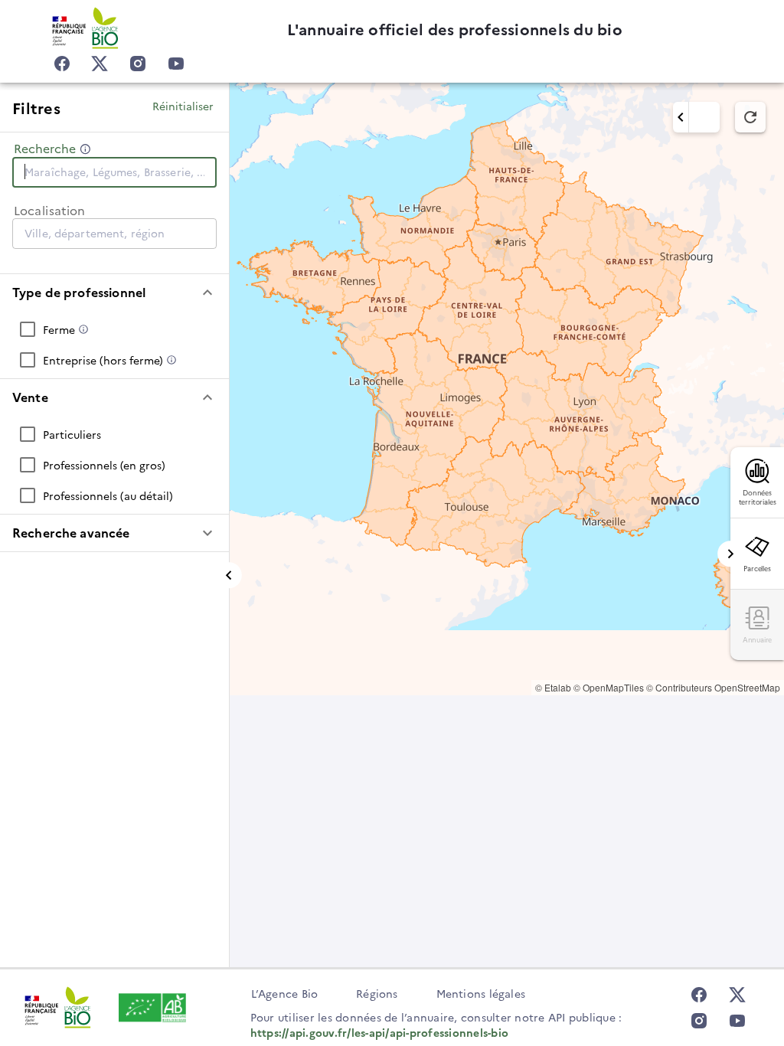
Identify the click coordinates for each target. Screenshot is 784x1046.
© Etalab (553, 687)
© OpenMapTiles (608, 687)
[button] (114, 292)
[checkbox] (114, 329)
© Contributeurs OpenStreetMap (713, 687)
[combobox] (114, 171)
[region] (507, 389)
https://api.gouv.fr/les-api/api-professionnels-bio (379, 1032)
